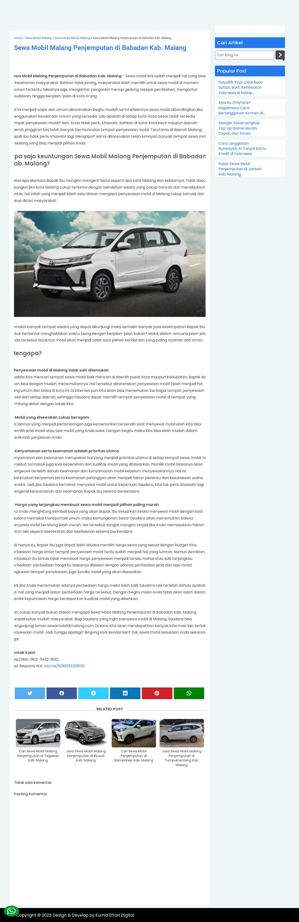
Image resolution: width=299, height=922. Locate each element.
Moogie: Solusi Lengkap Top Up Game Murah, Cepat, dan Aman (239, 128)
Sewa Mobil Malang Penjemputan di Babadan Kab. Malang (100, 48)
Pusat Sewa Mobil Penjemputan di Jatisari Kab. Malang (239, 169)
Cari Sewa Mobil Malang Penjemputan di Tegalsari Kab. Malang (38, 756)
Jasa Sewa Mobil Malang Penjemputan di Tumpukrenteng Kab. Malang (181, 758)
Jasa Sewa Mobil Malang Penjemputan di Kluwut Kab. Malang (86, 756)
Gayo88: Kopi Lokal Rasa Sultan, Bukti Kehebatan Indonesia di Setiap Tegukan (240, 87)
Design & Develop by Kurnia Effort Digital (93, 915)
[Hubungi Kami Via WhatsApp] (11, 911)
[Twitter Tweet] (30, 693)
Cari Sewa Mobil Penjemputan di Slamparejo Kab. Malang (133, 756)
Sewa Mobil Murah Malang (72, 38)
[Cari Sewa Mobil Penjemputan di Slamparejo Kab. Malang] (134, 733)
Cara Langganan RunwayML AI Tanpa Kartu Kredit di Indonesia (242, 149)
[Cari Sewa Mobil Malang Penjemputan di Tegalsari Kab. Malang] (38, 733)
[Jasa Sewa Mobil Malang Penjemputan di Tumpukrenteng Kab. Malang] (182, 733)
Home (18, 38)
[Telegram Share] (93, 693)
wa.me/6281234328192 (64, 666)
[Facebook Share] (62, 693)
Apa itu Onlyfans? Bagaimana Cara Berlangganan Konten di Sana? (240, 108)
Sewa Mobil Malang (38, 38)
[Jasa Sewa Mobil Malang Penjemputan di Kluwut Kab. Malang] (86, 733)
